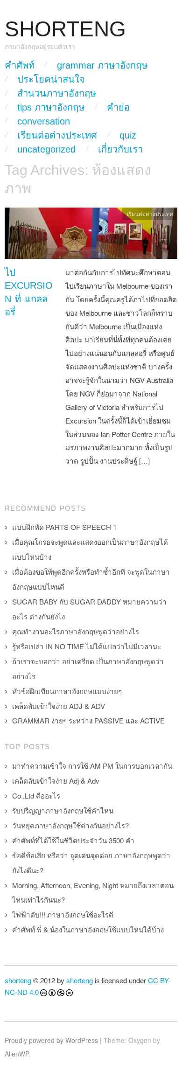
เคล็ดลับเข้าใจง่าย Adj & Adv (55, 780)
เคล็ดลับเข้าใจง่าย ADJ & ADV (58, 706)
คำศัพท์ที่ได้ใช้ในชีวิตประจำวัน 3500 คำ (73, 840)
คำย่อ (118, 107)
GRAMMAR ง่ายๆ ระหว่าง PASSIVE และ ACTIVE (88, 720)
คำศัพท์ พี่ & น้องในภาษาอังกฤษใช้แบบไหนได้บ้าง (88, 929)
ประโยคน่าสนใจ (51, 79)
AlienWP (16, 1053)
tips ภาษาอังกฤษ (50, 107)
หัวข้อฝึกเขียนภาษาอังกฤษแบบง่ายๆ (67, 691)
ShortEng (65, 29)
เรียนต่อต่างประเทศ (57, 135)
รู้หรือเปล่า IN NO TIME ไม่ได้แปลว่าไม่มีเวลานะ (86, 646)
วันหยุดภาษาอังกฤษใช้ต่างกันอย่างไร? (70, 825)
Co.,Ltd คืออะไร (36, 795)
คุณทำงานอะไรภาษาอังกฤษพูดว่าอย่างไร (75, 631)
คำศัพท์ (20, 65)
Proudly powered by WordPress (51, 1040)
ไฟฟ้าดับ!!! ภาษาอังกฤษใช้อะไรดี (62, 914)
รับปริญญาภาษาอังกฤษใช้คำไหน (62, 810)
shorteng (18, 980)
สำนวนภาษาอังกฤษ (56, 93)
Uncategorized (46, 149)
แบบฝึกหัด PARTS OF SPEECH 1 (64, 527)
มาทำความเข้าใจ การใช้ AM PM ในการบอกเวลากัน (92, 766)
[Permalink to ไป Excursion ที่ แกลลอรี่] (91, 235)
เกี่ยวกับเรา (120, 149)
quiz (127, 135)
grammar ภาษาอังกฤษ (102, 65)
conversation (43, 121)
